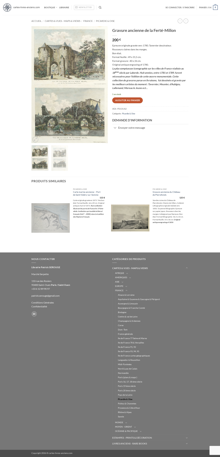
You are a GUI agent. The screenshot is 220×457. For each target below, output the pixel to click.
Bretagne (122, 312)
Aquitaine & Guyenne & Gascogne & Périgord (139, 299)
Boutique (49, 7)
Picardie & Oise (105, 20)
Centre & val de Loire (127, 316)
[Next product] (180, 21)
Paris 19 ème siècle (127, 386)
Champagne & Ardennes (129, 321)
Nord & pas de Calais (127, 368)
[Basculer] (115, 128)
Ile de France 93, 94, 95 (128, 351)
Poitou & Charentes (127, 403)
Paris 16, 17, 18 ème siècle (130, 381)
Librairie (64, 7)
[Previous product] (185, 21)
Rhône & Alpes (125, 412)
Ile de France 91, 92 (127, 347)
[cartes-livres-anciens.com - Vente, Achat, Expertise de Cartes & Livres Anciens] (21, 7)
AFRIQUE (119, 273)
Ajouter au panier (127, 100)
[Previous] (36, 84)
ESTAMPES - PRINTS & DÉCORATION (132, 437)
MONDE (119, 422)
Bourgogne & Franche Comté (131, 308)
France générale (125, 334)
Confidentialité (39, 306)
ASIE (117, 281)
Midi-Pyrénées (125, 364)
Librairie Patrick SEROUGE (45, 267)
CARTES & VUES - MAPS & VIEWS (62, 20)
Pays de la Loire (125, 395)
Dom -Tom (123, 329)
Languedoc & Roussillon (129, 360)
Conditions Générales (42, 302)
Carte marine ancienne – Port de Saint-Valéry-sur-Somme (86, 193)
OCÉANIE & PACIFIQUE (126, 431)
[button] (84, 7)
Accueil (36, 20)
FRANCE (88, 20)
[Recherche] (100, 7)
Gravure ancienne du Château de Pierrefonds (166, 193)
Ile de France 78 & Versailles (131, 342)
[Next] (102, 84)
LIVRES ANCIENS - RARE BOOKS (129, 443)
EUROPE (119, 286)
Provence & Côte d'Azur (129, 408)
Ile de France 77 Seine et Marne (132, 338)
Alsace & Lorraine (126, 295)
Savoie (121, 416)
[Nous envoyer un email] (34, 313)
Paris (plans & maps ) (127, 377)
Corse (120, 325)
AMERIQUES (121, 277)
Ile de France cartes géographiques (134, 355)
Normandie (123, 373)
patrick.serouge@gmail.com (45, 295)
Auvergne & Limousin (128, 303)
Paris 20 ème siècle (127, 390)
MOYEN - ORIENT (123, 426)
